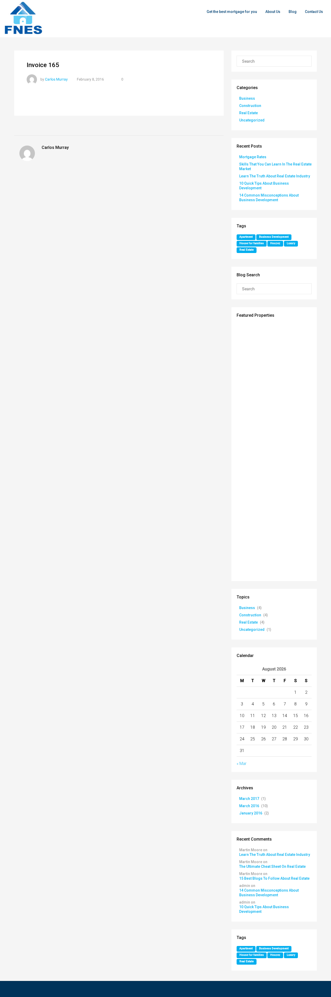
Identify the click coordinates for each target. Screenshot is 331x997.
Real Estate (248, 113)
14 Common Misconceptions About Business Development (269, 892)
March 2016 (249, 806)
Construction (250, 106)
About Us (272, 12)
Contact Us (314, 12)
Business (247, 98)
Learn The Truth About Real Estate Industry (274, 176)
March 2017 (249, 799)
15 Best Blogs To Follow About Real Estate (274, 878)
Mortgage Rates (252, 157)
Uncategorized (252, 120)
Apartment (246, 237)
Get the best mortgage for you (232, 12)
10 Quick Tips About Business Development (264, 909)
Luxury (291, 243)
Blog (293, 12)
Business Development (274, 237)
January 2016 (250, 813)
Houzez (275, 243)
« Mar (241, 763)
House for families (251, 243)
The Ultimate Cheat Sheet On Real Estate (272, 866)
